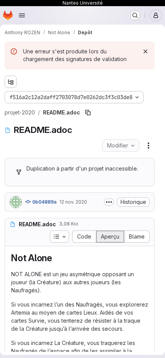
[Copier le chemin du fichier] (88, 112)
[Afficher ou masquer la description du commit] (109, 202)
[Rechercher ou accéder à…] (135, 15)
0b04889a (43, 202)
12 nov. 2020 (73, 202)
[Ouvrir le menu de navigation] (22, 15)
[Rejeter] (145, 51)
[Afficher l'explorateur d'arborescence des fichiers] (11, 82)
